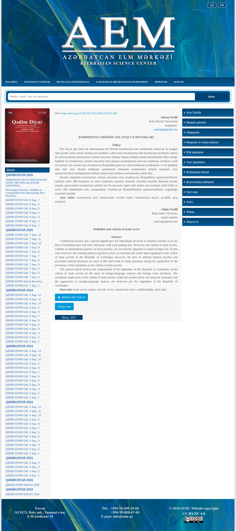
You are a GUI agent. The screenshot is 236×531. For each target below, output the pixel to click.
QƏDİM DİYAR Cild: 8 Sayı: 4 (23, 212)
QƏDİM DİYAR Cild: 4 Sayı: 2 (23, 449)
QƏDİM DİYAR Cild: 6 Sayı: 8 (23, 311)
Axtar (211, 96)
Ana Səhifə (11, 82)
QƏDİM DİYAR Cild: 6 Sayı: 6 (23, 320)
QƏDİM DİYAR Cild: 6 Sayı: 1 (23, 341)
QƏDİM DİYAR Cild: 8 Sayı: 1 (23, 225)
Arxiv (189, 201)
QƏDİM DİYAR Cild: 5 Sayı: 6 (23, 376)
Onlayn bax (64, 306)
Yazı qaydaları (195, 162)
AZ (212, 5)
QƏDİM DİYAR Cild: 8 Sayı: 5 (23, 208)
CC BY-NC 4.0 (194, 514)
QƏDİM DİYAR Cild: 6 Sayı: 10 (23, 303)
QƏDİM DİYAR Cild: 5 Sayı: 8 (23, 367)
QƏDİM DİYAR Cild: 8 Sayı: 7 (23, 200)
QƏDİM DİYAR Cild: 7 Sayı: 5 (23, 264)
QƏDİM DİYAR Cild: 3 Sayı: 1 (23, 475)
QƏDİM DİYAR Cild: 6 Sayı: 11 (23, 299)
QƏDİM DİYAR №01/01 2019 (22, 494)
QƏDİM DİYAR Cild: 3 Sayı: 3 (23, 466)
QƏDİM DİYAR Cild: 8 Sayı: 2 (23, 221)
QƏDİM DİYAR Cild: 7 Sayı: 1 (23, 285)
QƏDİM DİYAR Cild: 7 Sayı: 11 (23, 239)
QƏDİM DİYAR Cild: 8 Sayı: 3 (23, 216)
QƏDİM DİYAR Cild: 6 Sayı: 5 (23, 324)
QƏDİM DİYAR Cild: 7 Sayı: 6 (23, 260)
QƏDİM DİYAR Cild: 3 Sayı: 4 (23, 462)
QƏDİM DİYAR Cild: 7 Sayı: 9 (23, 247)
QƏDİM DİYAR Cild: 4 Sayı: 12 (23, 406)
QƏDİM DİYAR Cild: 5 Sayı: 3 (23, 388)
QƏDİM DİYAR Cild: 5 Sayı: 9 (23, 363)
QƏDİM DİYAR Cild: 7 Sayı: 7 (23, 255)
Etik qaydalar (195, 152)
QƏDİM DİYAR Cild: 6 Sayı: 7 (23, 316)
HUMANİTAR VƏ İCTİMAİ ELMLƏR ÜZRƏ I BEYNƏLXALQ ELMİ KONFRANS (26, 182)
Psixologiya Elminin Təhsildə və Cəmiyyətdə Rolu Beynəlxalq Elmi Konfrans (25, 192)
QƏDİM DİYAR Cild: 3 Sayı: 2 (23, 471)
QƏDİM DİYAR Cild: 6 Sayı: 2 (23, 337)
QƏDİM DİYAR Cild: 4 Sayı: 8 (23, 423)
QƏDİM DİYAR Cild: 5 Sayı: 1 (23, 397)
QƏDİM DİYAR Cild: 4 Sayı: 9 (23, 419)
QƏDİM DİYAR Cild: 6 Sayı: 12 (23, 294)
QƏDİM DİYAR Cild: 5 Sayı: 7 (23, 372)
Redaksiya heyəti (197, 172)
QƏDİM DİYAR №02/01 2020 (22, 484)
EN (222, 5)
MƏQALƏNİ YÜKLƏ (73, 297)
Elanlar (179, 82)
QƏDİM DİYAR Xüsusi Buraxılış (24, 281)
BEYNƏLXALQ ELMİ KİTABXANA (73, 82)
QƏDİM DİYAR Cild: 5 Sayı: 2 (23, 393)
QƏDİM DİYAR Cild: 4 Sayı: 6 (23, 432)
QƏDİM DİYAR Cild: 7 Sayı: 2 (23, 277)
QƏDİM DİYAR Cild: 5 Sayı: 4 (23, 384)
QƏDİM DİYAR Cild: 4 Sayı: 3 (23, 444)
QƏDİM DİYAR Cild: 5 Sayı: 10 (23, 359)
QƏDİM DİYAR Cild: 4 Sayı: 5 (23, 436)
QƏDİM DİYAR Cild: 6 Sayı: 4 (23, 328)
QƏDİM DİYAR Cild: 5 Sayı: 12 (23, 350)
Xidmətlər (161, 82)
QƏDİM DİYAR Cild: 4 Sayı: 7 (23, 427)
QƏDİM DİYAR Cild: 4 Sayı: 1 (23, 453)
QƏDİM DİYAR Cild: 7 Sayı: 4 (23, 268)
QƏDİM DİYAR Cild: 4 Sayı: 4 (23, 440)
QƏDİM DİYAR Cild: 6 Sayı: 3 (23, 333)
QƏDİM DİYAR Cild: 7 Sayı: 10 (23, 243)
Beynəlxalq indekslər (200, 182)
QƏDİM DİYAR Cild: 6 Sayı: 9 (23, 307)
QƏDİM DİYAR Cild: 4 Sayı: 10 (23, 415)
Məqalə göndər (196, 122)
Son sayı (192, 192)
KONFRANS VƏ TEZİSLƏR (37, 82)
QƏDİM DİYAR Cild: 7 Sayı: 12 (23, 234)
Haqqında (192, 132)
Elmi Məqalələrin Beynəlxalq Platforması (122, 82)
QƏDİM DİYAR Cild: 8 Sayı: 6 (23, 204)
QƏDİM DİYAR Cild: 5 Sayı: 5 (23, 380)
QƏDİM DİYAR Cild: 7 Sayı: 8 (23, 251)
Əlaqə (190, 211)
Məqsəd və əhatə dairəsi (202, 142)
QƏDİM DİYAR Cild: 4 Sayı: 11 (23, 411)
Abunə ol (192, 221)
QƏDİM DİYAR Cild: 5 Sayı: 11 (23, 355)
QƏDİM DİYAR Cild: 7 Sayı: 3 (23, 272)
